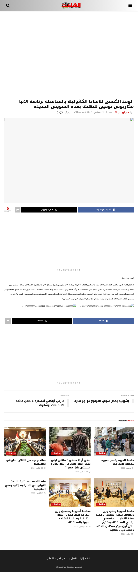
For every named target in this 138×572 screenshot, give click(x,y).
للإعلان (50, 558)
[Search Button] (8, 5)
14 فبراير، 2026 (82, 471)
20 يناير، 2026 (127, 534)
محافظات (79, 112)
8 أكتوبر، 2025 (37, 493)
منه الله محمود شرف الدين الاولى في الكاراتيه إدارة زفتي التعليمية (25, 485)
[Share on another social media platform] (17, 210)
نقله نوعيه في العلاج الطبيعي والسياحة (26, 461)
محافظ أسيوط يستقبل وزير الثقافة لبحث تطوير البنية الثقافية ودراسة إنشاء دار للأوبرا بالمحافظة (73, 516)
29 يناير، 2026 (37, 468)
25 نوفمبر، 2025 (81, 526)
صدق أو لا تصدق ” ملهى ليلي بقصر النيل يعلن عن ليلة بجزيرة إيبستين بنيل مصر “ (71, 463)
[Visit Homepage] (69, 5)
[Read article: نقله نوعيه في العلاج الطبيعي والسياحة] (25, 441)
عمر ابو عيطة (122, 112)
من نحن (61, 558)
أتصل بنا (72, 558)
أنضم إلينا (85, 558)
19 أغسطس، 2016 (97, 112)
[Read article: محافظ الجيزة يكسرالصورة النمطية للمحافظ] (114, 441)
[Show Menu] (130, 5)
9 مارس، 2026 (127, 468)
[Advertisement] (69, 55)
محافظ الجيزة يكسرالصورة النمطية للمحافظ (118, 461)
